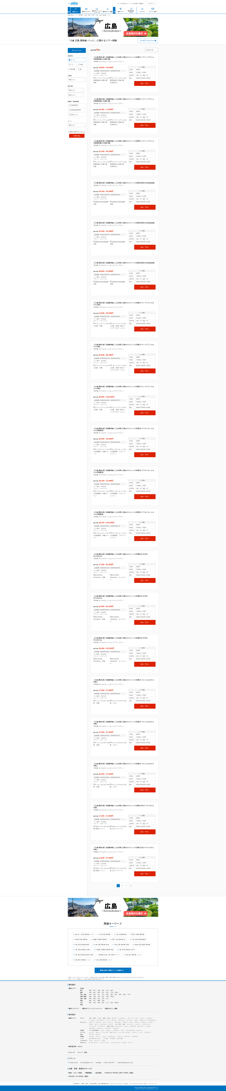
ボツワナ (134, 1032)
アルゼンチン (111, 1036)
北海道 (82, 988)
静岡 (120, 994)
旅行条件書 (93, 1083)
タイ (136, 1018)
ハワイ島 (105, 1038)
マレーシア (130, 1018)
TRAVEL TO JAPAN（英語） (79, 1076)
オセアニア (83, 1042)
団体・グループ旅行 (75, 1073)
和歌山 (112, 996)
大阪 (99, 996)
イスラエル (116, 1030)
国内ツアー (72, 988)
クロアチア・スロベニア (136, 1026)
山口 (107, 998)
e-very (98, 1062)
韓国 (104, 1018)
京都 (94, 996)
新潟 (94, 994)
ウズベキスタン (152, 1020)
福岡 (90, 1002)
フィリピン (92, 1020)
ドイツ (104, 1022)
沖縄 (81, 1004)
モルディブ (143, 1020)
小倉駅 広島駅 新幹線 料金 (104, 949)
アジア (82, 1018)
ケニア (141, 1032)
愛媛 (99, 1000)
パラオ (103, 1040)
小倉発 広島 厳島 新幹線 (142, 944)
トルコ (102, 1030)
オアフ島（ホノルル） (95, 1038)
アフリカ (82, 1032)
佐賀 (94, 1002)
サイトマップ (152, 1083)
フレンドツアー (109, 1062)
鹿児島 (116, 1002)
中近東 (82, 1030)
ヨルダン (108, 1030)
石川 (103, 994)
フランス (98, 1022)
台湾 (90, 1018)
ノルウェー (138, 1024)
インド (108, 1020)
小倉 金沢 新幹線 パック (133, 954)
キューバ (98, 1036)
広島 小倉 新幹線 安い (119, 939)
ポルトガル (118, 1022)
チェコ (126, 1026)
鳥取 (90, 998)
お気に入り (152, 3)
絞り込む (77, 135)
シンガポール (122, 1018)
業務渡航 (89, 1073)
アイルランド (103, 1024)
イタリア (91, 1022)
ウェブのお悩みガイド (123, 3)
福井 (107, 994)
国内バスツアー (74, 1008)
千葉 (111, 992)
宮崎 (111, 1002)
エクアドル (127, 1036)
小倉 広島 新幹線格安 (139, 939)
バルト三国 (118, 1024)
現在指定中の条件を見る (147, 40)
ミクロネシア (83, 1040)
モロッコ (98, 1032)
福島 (111, 990)
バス (72, 64)
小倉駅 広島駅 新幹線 (99, 939)
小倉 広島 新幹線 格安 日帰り (84, 954)
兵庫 (107, 996)
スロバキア (92, 1028)
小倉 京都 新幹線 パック (104, 960)
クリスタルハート (87, 1062)
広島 (93, 15)
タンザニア (148, 1032)
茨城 (90, 992)
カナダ (97, 1034)
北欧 (124, 1024)
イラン (122, 1030)
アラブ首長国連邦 (94, 1030)
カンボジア (149, 1018)
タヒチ (124, 1042)
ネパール (114, 1020)
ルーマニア (108, 1028)
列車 (81, 64)
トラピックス (73, 1062)
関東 (81, 992)
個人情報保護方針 (103, 1083)
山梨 (90, 994)
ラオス (136, 1020)
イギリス (125, 1022)
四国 (81, 1000)
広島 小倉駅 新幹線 (138, 934)
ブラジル (119, 1036)
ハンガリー (148, 1026)
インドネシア (100, 1020)
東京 (107, 992)
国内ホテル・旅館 (111, 1008)
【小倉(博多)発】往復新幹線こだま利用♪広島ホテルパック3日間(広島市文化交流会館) (124, 223)
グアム (91, 1040)
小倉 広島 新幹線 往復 (121, 944)
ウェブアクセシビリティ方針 (138, 1083)
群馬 (99, 992)
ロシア (111, 1024)
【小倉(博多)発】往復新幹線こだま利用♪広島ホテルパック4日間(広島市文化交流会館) (124, 263)
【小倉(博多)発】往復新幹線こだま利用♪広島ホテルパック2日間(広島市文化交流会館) (124, 183)
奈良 (103, 996)
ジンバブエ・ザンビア (124, 1032)
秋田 (103, 990)
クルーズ (72, 1052)
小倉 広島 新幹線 (105, 934)
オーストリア (119, 1026)
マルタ (91, 1024)
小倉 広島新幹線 (121, 934)
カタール (139, 1030)
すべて (73, 60)
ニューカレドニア (116, 1042)
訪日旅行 (99, 1073)
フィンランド (92, 1026)
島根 (94, 998)
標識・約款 (85, 1083)
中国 (108, 1018)
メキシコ (91, 1036)
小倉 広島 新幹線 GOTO (127, 949)
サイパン (96, 1040)
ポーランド (100, 1028)
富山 (99, 994)
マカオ (99, 1018)
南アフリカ (113, 1032)
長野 (111, 994)
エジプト (91, 1032)
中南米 (82, 1036)
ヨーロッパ (83, 1022)
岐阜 (116, 994)
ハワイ (82, 1038)
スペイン (110, 1022)
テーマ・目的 (82, 1052)
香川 (94, 1000)
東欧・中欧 (110, 1026)
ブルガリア (116, 1028)
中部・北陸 (83, 994)
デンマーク (130, 1024)
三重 (129, 994)
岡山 (99, 998)
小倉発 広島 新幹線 (80, 939)
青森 (90, 990)
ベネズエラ (135, 1036)
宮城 (99, 990)
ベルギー (150, 1022)
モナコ (96, 1024)
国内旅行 (81, 15)
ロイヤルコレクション (125, 1062)
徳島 (90, 1000)
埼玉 (103, 992)
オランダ (144, 1022)
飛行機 (73, 69)
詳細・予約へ (144, 83)
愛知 (124, 994)
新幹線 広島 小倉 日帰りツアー (109, 954)
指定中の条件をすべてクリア (77, 131)
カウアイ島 (119, 1038)
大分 (107, 1002)
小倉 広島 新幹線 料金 (101, 944)
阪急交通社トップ (72, 15)
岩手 (94, 990)
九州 (81, 1002)
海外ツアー (72, 1018)
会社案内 (76, 1083)
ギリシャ (137, 1022)
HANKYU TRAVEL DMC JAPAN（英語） (119, 1073)
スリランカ (121, 1020)
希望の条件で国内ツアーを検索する (112, 970)
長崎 (99, 1002)
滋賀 (90, 996)
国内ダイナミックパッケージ (92, 1008)
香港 (94, 1018)
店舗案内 (141, 3)
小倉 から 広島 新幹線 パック (84, 934)
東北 (81, 990)
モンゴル (114, 1018)
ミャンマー (129, 1020)
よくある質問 (134, 3)
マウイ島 (112, 1038)
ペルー (104, 1036)
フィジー (130, 1042)
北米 (81, 1034)
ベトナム (142, 1018)
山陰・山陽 (87, 15)
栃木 (94, 992)
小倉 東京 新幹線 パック (82, 960)
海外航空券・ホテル (75, 1046)
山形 (107, 990)
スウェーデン (146, 1024)
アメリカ (91, 1034)
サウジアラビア (130, 1030)
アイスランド (101, 1026)
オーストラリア (93, 1042)
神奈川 (116, 992)
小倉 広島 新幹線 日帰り (82, 949)
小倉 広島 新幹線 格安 (81, 944)
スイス (131, 1022)
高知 (103, 1000)
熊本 (103, 1002)
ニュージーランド (104, 1042)
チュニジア (105, 1032)
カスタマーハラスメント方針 (119, 1083)
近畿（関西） (83, 996)
